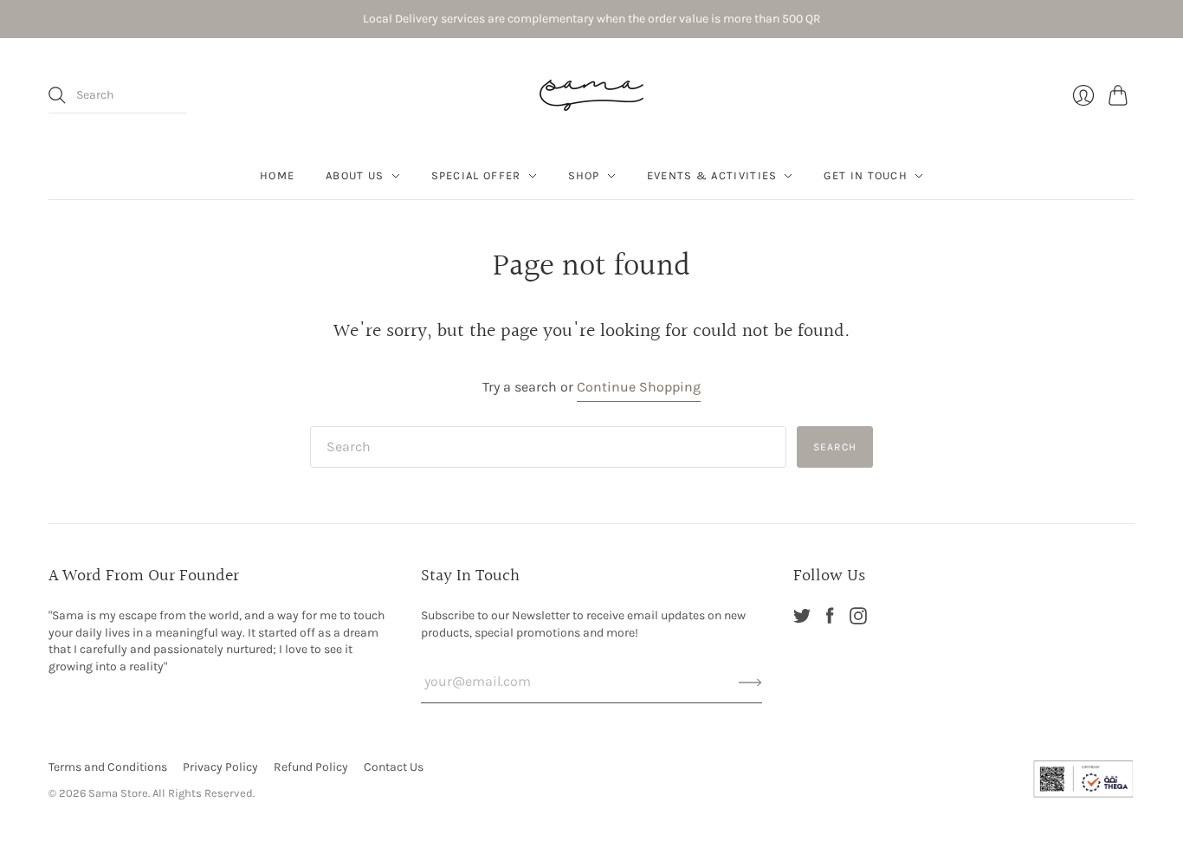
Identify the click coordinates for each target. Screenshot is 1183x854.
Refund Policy (311, 767)
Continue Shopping (639, 386)
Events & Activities (712, 175)
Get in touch (866, 175)
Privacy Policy (220, 767)
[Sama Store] (591, 95)
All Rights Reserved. (203, 792)
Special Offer (476, 175)
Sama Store (118, 792)
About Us (355, 175)
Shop (584, 175)
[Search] (57, 95)
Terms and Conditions (107, 767)
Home (277, 175)
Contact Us (393, 767)
